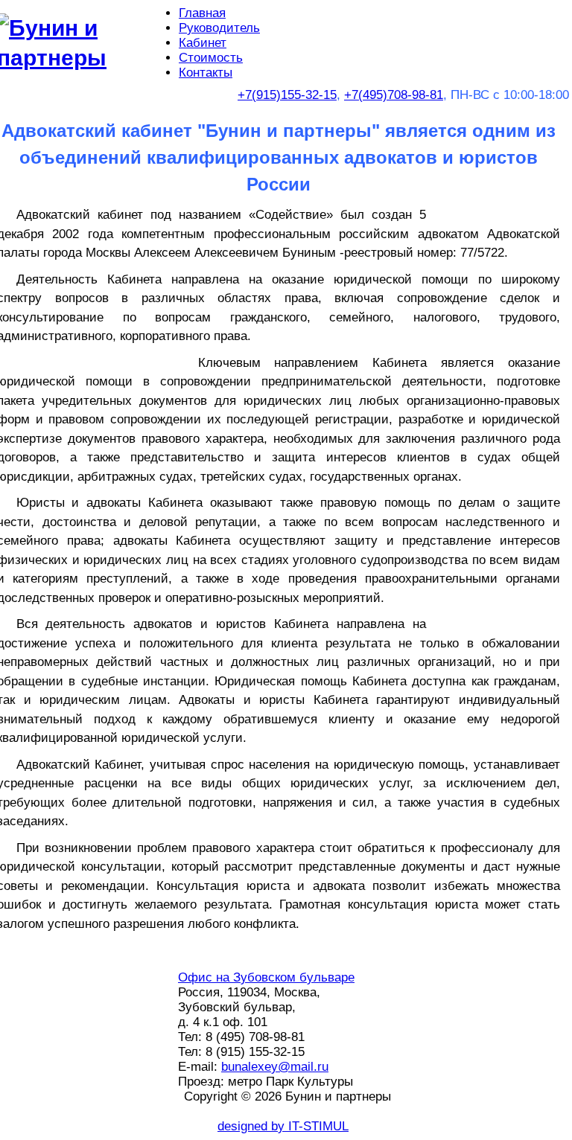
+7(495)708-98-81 (393, 95)
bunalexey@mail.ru (274, 1067)
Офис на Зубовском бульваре (266, 977)
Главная (202, 13)
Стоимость (211, 58)
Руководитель (219, 28)
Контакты (205, 72)
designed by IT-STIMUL (283, 1126)
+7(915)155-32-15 (287, 95)
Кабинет (202, 43)
